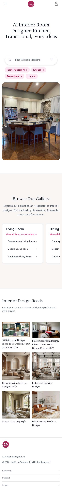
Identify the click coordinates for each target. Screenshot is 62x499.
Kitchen (38, 70)
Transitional (14, 76)
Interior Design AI (17, 70)
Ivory (31, 76)
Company (31, 471)
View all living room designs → (21, 234)
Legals (31, 485)
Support (31, 478)
